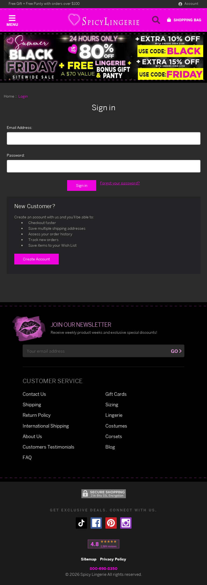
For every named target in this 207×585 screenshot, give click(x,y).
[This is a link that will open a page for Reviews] (104, 544)
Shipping (32, 404)
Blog (110, 447)
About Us (32, 436)
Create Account (36, 259)
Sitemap (88, 559)
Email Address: (19, 127)
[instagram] (126, 523)
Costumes (116, 426)
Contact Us (34, 394)
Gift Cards (116, 394)
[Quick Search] (156, 20)
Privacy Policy (113, 559)
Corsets (113, 436)
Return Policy (37, 415)
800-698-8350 (104, 568)
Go (174, 351)
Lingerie (113, 415)
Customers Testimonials (48, 447)
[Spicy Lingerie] (103, 19)
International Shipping (46, 426)
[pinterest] (111, 523)
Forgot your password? (120, 183)
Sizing (111, 404)
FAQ (27, 457)
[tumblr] (81, 523)
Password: (16, 155)
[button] (12, 19)
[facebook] (96, 523)
